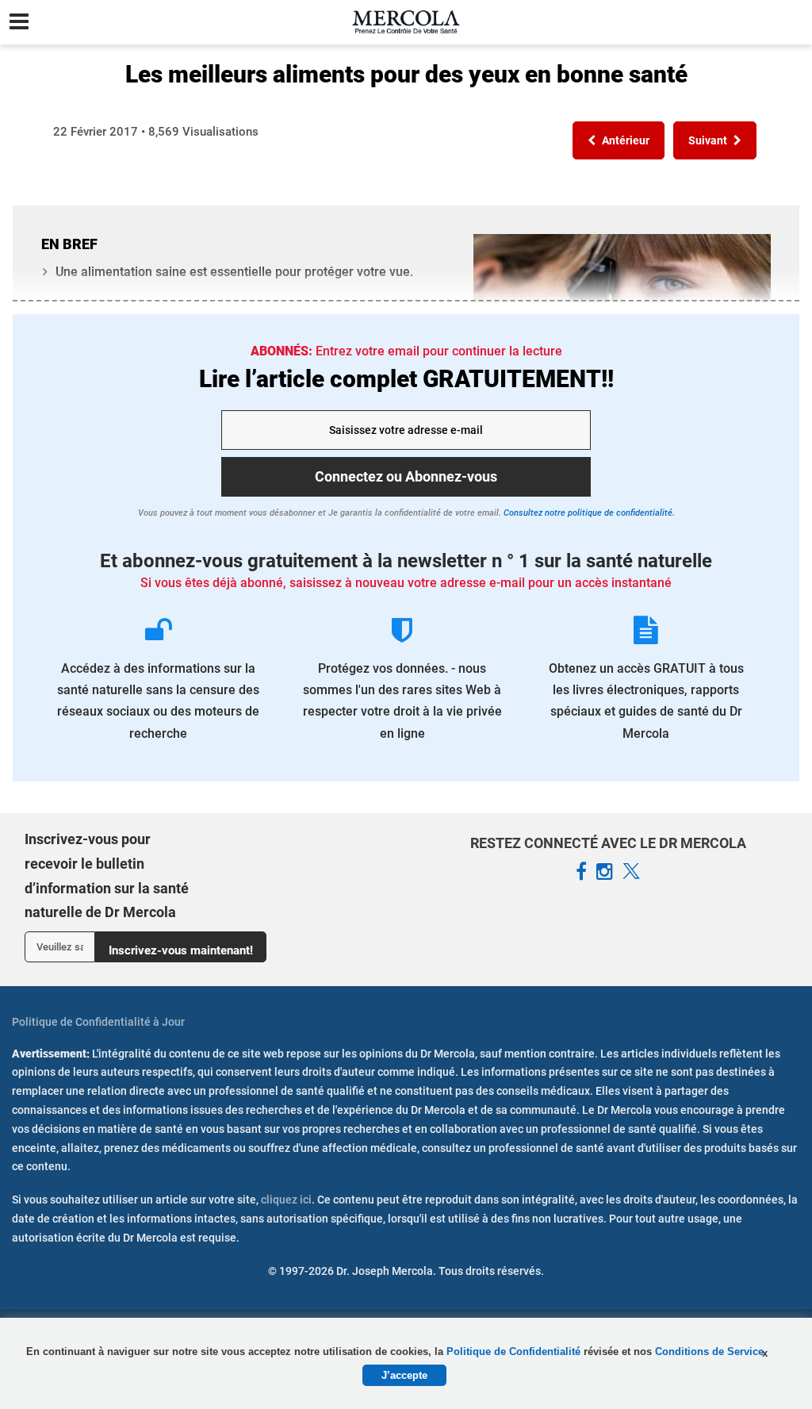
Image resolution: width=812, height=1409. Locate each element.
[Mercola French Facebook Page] (581, 872)
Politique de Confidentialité (515, 1351)
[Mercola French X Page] (631, 872)
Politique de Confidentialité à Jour (98, 1021)
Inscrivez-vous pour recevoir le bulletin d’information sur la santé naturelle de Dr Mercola (107, 875)
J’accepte (404, 1375)
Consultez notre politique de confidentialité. (588, 513)
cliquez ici (286, 1199)
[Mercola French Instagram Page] (604, 872)
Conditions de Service (709, 1351)
